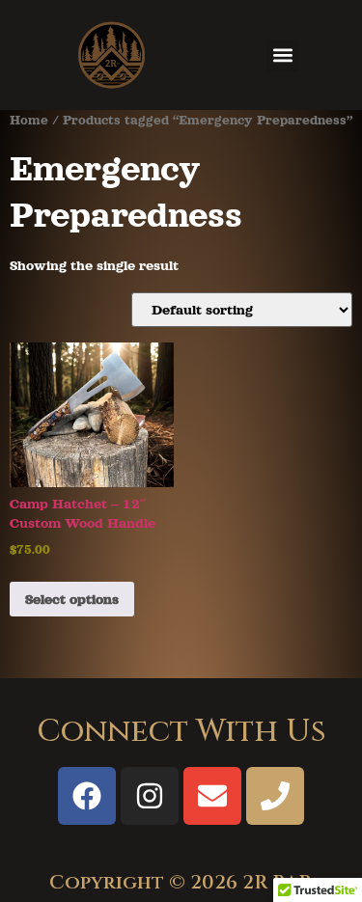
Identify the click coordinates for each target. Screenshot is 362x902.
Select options (72, 599)
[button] (282, 55)
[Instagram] (150, 796)
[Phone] (275, 796)
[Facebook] (87, 796)
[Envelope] (212, 796)
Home (29, 120)
